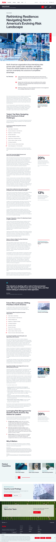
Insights (18, 2)
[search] (25, 2)
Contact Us (36, 2)
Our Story (21, 527)
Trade (38, 527)
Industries (14, 2)
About (22, 2)
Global (52, 2)
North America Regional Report (43, 243)
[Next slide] (19, 477)
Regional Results (5, 6)
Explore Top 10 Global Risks (42, 106)
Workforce (39, 533)
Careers (41, 2)
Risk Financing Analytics (47, 472)
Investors (44, 2)
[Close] (55, 538)
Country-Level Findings (43, 312)
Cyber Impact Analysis (34, 472)
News (46, 2)
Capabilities (9, 2)
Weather (39, 531)
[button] (8, 495)
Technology (39, 529)
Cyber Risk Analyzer (19, 472)
